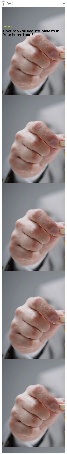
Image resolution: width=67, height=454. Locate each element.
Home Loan (7, 26)
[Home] (8, 3)
